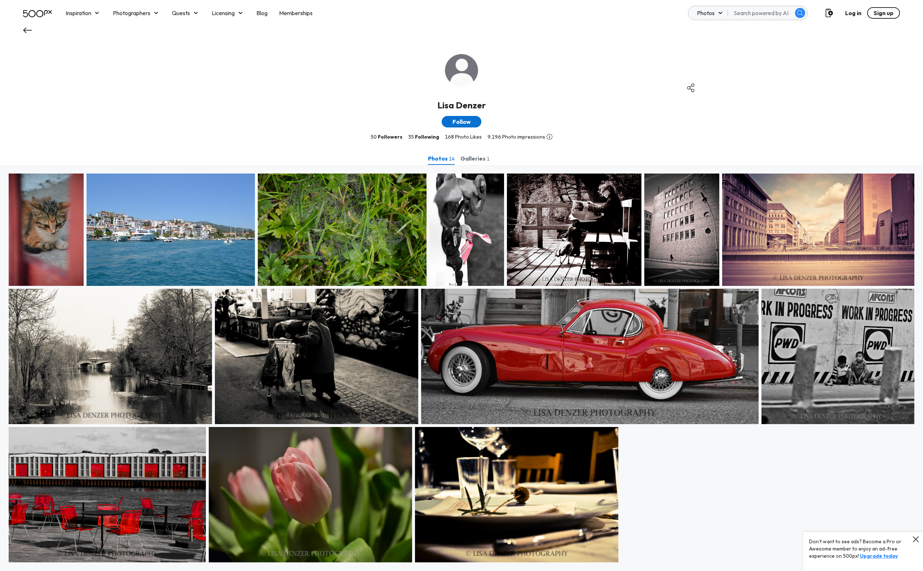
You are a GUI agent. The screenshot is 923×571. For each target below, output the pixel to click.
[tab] (441, 158)
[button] (800, 13)
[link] (46, 230)
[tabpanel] (461, 368)
